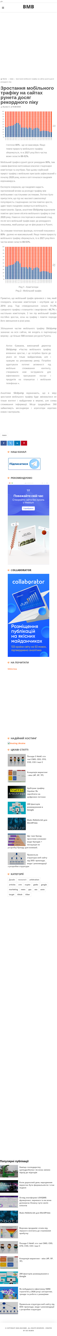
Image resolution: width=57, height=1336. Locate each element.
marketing (13, 889)
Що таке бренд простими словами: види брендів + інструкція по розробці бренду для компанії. (27, 842)
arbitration (34, 879)
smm (42, 889)
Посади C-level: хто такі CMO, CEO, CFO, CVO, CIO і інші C (36, 759)
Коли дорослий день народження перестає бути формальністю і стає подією (36, 1185)
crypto (27, 884)
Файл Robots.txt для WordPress (34, 1212)
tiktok (19, 894)
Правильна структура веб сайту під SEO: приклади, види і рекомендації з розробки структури (27, 860)
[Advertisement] (28, 44)
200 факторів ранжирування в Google (35, 807)
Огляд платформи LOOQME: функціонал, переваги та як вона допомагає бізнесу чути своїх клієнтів (35, 1201)
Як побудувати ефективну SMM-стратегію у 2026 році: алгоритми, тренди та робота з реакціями (36, 1291)
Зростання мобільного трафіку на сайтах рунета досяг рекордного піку (27, 95)
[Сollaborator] (28, 656)
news (4, 435)
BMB (25, 1328)
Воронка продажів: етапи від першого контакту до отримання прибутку (35, 1231)
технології (22, 879)
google (44, 884)
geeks (35, 884)
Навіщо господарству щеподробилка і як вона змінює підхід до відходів (34, 1170)
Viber (27, 894)
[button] (4, 443)
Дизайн (12, 879)
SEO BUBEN (29, 1330)
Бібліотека (12, 669)
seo (35, 889)
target (11, 894)
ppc (29, 889)
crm (20, 884)
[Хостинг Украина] (16, 743)
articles (12, 884)
